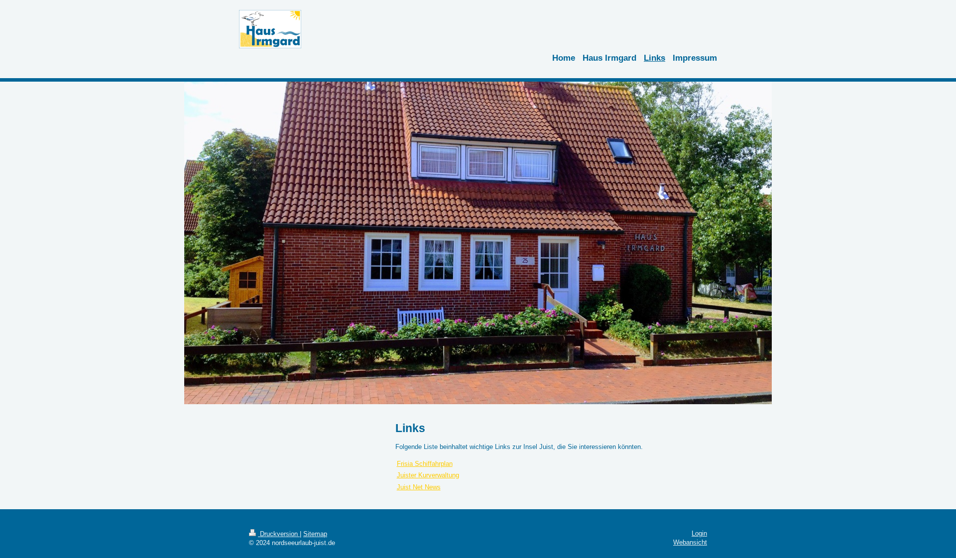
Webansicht (690, 542)
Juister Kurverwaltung (428, 475)
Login (699, 533)
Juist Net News (419, 487)
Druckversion (279, 534)
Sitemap (315, 534)
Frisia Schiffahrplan (425, 463)
